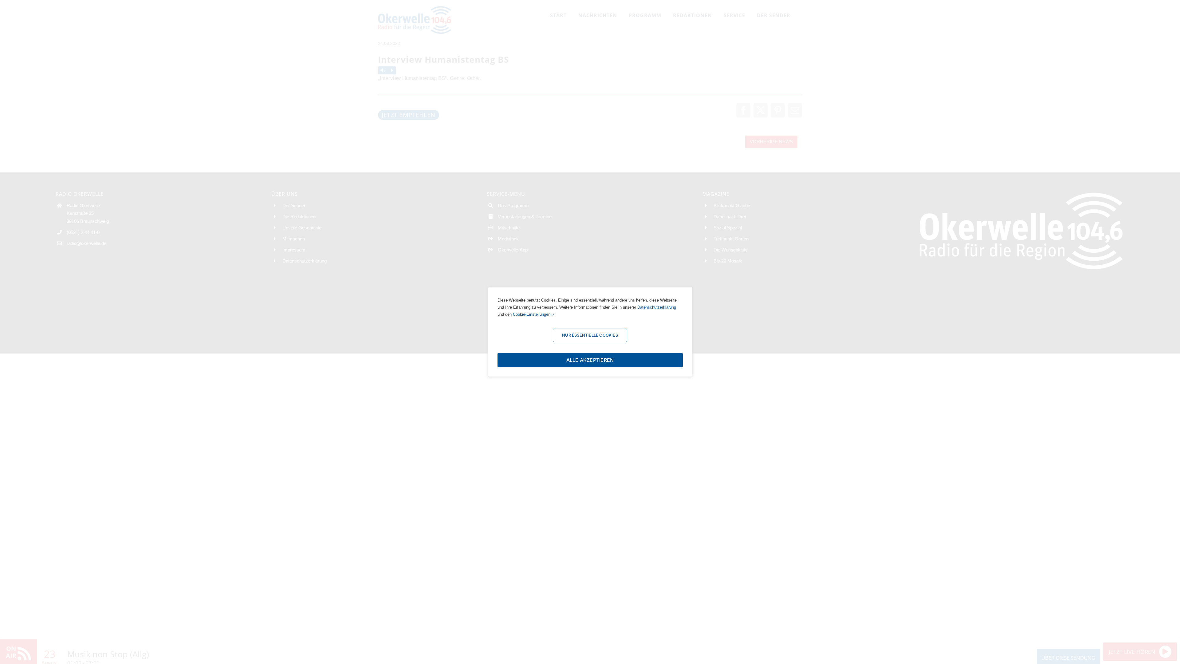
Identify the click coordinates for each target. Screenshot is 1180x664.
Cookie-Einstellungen (532, 314)
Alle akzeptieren (590, 360)
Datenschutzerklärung (656, 307)
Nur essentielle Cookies (590, 335)
